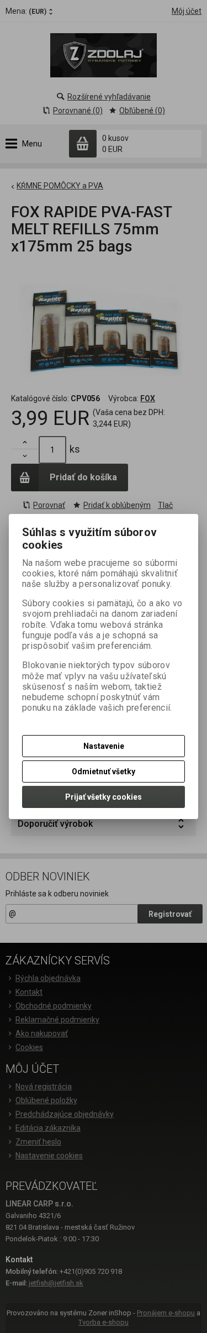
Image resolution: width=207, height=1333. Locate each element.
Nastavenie (103, 746)
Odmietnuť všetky (103, 771)
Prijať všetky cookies (103, 797)
